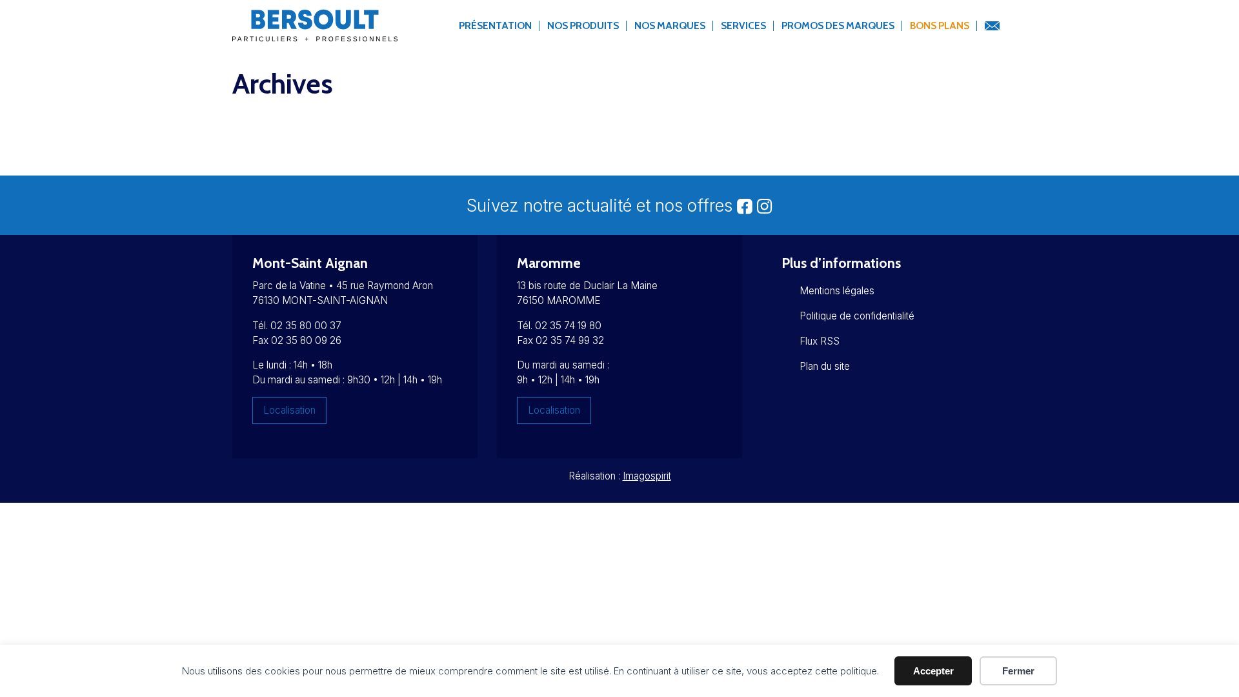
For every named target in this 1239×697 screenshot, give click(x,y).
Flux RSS (820, 341)
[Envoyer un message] (992, 26)
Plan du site (825, 366)
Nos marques (669, 25)
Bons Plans (939, 25)
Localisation (289, 410)
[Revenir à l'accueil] (315, 33)
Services (743, 25)
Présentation (495, 25)
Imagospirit (647, 476)
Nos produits (583, 25)
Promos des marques (837, 25)
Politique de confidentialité (857, 316)
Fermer (1018, 670)
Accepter (933, 670)
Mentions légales (837, 291)
